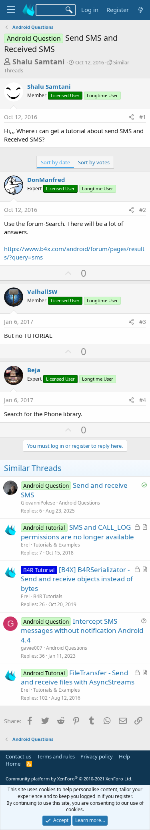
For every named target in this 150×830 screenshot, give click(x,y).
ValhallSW (42, 291)
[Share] (131, 117)
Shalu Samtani (38, 61)
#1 (142, 117)
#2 (142, 209)
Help (124, 756)
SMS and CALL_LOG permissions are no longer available (77, 532)
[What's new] (140, 9)
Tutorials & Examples (56, 544)
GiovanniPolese (38, 502)
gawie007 (31, 647)
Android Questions (79, 502)
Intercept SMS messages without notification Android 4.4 (82, 631)
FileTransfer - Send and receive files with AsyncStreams (77, 677)
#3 (142, 321)
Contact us (18, 756)
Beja (33, 370)
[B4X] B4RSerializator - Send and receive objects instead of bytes (77, 579)
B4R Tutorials (47, 596)
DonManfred (46, 180)
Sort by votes (94, 162)
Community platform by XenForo (69, 779)
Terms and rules (56, 756)
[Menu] (11, 10)
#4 (142, 400)
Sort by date (55, 162)
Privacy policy (96, 756)
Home (13, 763)
